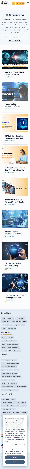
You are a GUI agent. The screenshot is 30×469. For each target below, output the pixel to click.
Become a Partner (21, 321)
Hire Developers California (17, 325)
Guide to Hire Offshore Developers (11, 351)
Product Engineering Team (9, 360)
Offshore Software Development (10, 347)
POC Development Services (9, 367)
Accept (15, 457)
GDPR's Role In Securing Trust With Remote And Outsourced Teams (14, 137)
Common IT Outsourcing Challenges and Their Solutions (14, 296)
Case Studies (9, 337)
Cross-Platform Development (10, 383)
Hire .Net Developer (21, 406)
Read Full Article (9, 77)
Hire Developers (19, 318)
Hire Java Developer (20, 402)
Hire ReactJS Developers (8, 409)
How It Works (5, 325)
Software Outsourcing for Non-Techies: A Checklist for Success (15, 169)
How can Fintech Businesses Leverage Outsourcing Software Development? (13, 233)
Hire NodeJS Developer (8, 406)
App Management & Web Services (11, 376)
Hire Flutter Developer (7, 402)
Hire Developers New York (9, 328)
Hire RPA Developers (21, 412)
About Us (4, 318)
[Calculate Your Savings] (13, 3)
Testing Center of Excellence (9, 373)
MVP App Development (8, 380)
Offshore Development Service (10, 390)
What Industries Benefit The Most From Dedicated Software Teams (15, 201)
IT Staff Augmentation (20, 386)
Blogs (3, 337)
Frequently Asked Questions (9, 341)
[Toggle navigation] (27, 3)
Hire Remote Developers (8, 321)
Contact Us (11, 318)
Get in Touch (20, 3)
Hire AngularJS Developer (9, 399)
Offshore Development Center (10, 344)
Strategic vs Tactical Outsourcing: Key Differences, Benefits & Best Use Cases (14, 264)
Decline (15, 462)
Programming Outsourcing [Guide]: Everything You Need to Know (14, 105)
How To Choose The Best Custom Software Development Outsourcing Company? (15, 73)
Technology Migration (7, 386)
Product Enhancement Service (10, 370)
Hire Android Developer (8, 412)
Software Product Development (10, 363)
